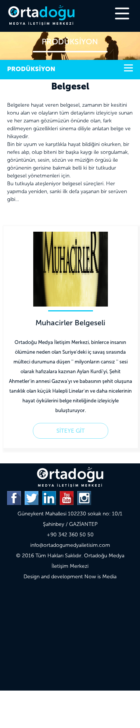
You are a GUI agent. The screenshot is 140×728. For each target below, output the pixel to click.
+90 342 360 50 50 (70, 534)
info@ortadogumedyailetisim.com (70, 545)
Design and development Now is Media (70, 576)
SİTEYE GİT (70, 430)
